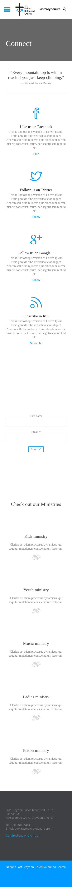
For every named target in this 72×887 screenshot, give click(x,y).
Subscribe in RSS (36, 316)
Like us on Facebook (36, 126)
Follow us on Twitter (36, 190)
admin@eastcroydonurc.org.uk (34, 828)
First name (36, 416)
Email (36, 432)
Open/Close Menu (7, 9)
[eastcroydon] (37, 9)
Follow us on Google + (36, 253)
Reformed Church (54, 867)
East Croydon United (30, 867)
